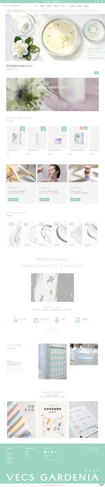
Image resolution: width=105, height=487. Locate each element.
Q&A (7, 451)
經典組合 (42, 6)
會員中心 (27, 451)
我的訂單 (27, 454)
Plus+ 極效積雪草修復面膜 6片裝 (77, 150)
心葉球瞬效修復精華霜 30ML (55, 150)
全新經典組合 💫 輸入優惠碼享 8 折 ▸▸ (52, 1)
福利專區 (80, 6)
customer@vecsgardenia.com (50, 459)
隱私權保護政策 (9, 462)
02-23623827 (51, 455)
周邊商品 (86, 6)
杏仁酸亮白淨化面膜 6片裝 (13, 150)
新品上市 (63, 6)
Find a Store (14, 370)
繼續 (96, 73)
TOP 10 (36, 6)
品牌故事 (8, 456)
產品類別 (49, 6)
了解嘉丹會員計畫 (10, 454)
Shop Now (12, 199)
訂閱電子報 (27, 456)
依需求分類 (56, 6)
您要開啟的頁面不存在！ (18, 11)
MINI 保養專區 (71, 6)
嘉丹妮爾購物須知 (10, 458)
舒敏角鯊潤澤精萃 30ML (33, 150)
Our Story (51, 330)
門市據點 (8, 460)
